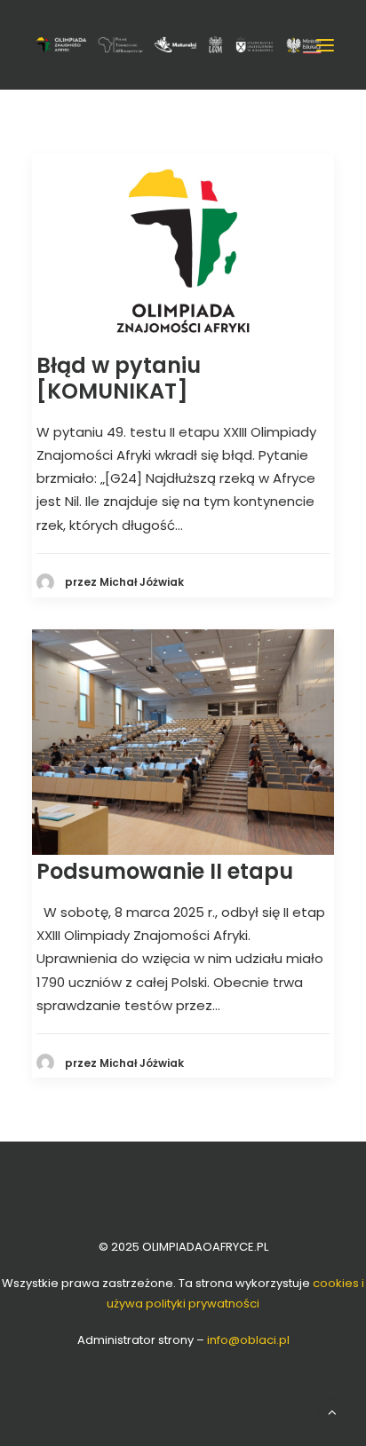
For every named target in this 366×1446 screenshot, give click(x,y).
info (248, 1339)
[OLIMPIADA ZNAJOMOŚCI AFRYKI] (178, 44)
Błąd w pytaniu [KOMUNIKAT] (118, 378)
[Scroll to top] (332, 1411)
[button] (325, 45)
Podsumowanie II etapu (164, 871)
